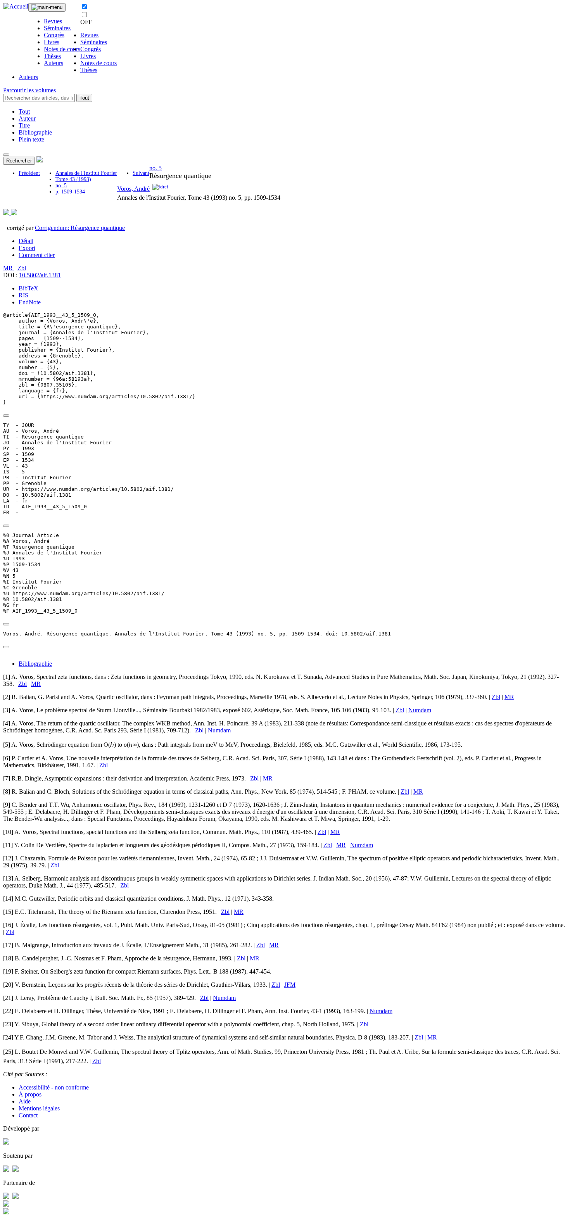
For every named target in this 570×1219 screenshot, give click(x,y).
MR (8, 268)
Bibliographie (35, 132)
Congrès (54, 35)
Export (27, 248)
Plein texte (31, 139)
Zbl (21, 268)
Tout (84, 98)
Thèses (52, 56)
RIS (23, 295)
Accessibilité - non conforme (54, 1087)
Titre (24, 125)
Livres (51, 42)
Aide (25, 1101)
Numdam (419, 710)
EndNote (30, 302)
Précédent (29, 173)
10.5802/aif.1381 (40, 275)
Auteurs (53, 63)
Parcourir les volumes (29, 90)
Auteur (27, 118)
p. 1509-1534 (70, 192)
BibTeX (28, 288)
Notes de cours (62, 49)
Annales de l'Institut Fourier (86, 173)
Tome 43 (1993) (73, 179)
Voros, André (133, 188)
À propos (30, 1094)
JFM (289, 984)
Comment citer (37, 255)
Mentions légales (39, 1108)
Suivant (141, 173)
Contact (28, 1115)
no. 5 (61, 185)
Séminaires (57, 28)
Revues (53, 21)
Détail (26, 241)
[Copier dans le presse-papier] (6, 415)
